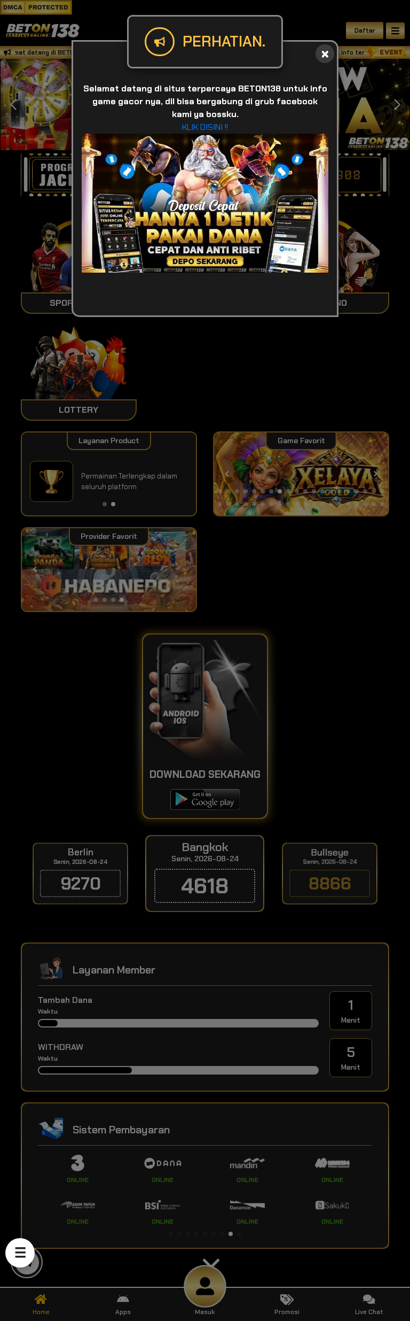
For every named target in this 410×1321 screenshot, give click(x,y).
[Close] (325, 53)
